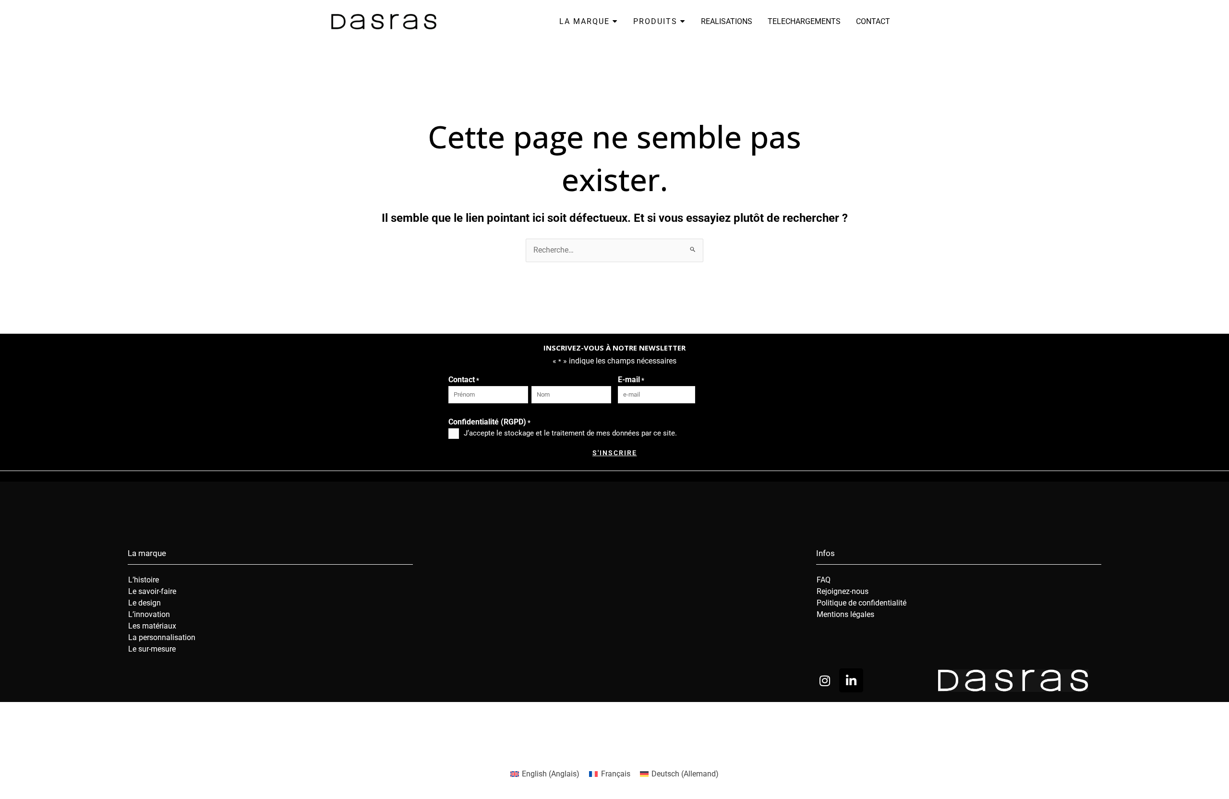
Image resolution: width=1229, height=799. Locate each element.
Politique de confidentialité (861, 602)
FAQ (824, 579)
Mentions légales (845, 614)
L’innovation (149, 614)
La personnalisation (161, 637)
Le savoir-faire (152, 591)
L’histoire (143, 579)
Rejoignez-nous (842, 591)
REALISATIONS (726, 21)
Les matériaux (152, 625)
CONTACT (873, 21)
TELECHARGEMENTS (804, 21)
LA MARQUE (586, 21)
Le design (144, 602)
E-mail (631, 379)
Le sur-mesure (152, 649)
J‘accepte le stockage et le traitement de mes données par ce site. (570, 433)
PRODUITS (656, 21)
